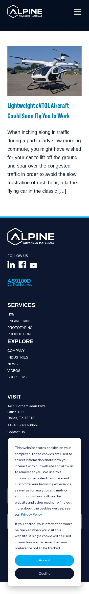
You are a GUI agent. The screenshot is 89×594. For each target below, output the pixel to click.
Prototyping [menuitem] (20, 328)
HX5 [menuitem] (10, 314)
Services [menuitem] (21, 305)
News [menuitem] (12, 364)
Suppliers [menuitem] (16, 377)
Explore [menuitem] (20, 341)
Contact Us (16, 432)
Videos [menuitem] (13, 371)
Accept (44, 560)
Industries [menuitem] (17, 357)
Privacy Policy (31, 514)
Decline (44, 573)
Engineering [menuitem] (19, 321)
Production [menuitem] (19, 334)
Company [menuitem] (15, 351)
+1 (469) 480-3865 (22, 425)
